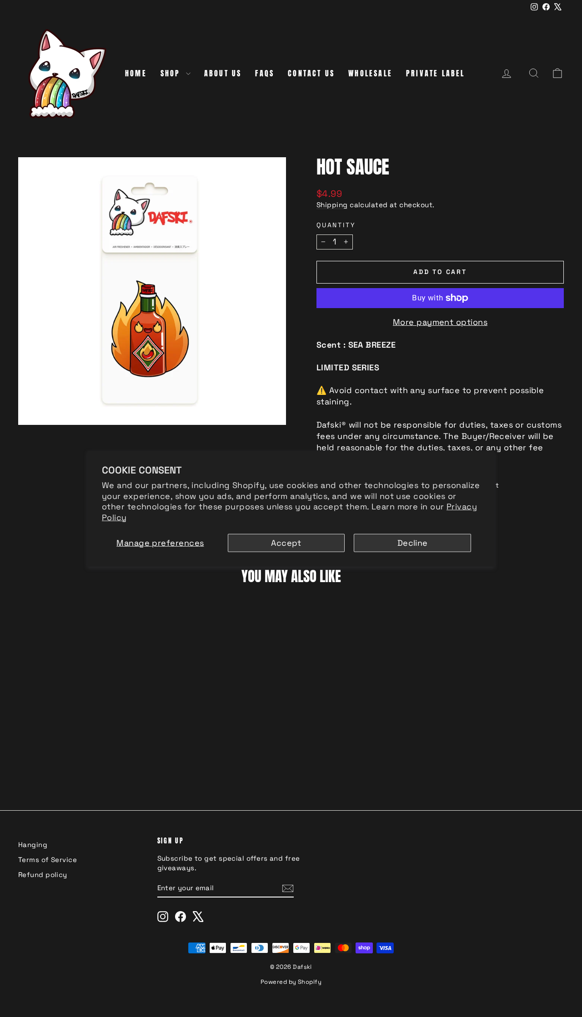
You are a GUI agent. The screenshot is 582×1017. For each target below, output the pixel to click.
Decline (412, 543)
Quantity (336, 225)
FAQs (264, 73)
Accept (286, 543)
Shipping (332, 204)
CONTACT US (311, 73)
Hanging (32, 844)
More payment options (440, 322)
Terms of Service (47, 859)
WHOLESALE (370, 73)
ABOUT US (223, 73)
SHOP (172, 73)
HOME (136, 73)
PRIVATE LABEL (435, 73)
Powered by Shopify (291, 982)
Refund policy (42, 874)
